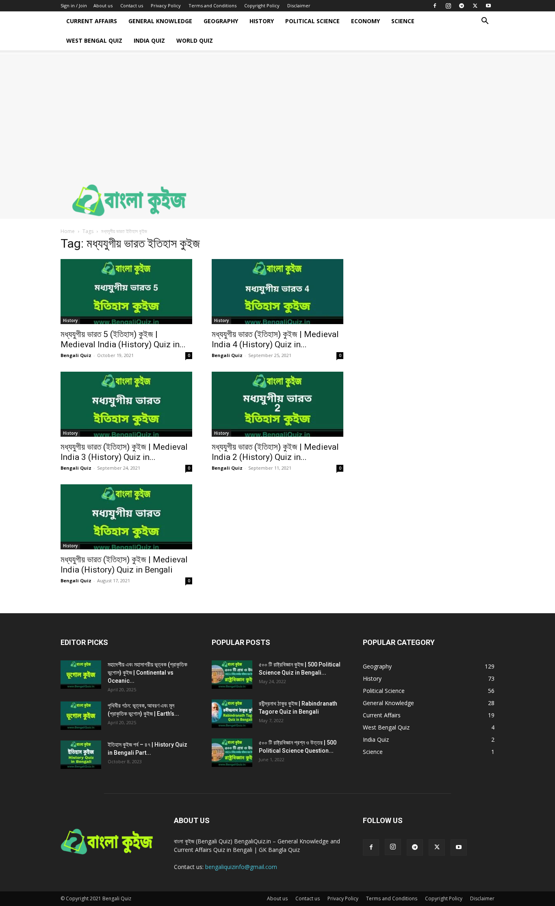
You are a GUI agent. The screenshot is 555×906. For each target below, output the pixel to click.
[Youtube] (488, 5)
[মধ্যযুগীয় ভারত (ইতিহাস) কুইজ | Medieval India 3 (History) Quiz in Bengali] (126, 404)
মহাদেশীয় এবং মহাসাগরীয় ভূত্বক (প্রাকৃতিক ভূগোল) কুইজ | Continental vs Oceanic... (147, 672)
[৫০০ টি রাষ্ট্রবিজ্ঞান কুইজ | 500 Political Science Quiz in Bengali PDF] (232, 674)
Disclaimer (298, 5)
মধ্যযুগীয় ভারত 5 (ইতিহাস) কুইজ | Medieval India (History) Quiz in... (123, 339)
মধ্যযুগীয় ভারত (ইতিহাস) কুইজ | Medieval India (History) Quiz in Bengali (124, 565)
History (261, 21)
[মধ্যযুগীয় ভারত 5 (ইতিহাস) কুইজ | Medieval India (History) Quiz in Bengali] (126, 291)
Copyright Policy (262, 5)
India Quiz (149, 40)
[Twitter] (475, 5)
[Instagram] (448, 5)
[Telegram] (461, 5)
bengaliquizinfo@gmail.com (241, 867)
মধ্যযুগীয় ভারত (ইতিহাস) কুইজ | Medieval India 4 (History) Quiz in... (275, 339)
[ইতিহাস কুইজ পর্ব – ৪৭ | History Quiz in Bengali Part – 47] (81, 754)
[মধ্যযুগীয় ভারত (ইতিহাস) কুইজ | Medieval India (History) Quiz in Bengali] (126, 516)
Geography (221, 21)
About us (103, 5)
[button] (484, 22)
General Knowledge (160, 21)
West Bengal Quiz (94, 40)
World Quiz (194, 40)
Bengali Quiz (76, 355)
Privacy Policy (166, 5)
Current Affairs (91, 21)
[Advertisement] (277, 111)
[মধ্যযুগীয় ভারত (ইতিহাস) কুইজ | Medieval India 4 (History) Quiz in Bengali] (277, 291)
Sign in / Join (74, 5)
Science (402, 21)
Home (68, 231)
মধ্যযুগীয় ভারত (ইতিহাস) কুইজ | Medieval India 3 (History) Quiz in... (124, 452)
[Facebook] (435, 5)
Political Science (312, 21)
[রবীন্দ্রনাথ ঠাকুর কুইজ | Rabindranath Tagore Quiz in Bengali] (232, 713)
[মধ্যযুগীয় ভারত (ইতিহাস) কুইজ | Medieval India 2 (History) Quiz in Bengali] (277, 404)
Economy (365, 21)
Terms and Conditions (212, 5)
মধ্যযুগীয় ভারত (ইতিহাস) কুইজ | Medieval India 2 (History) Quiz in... (275, 452)
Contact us (131, 5)
